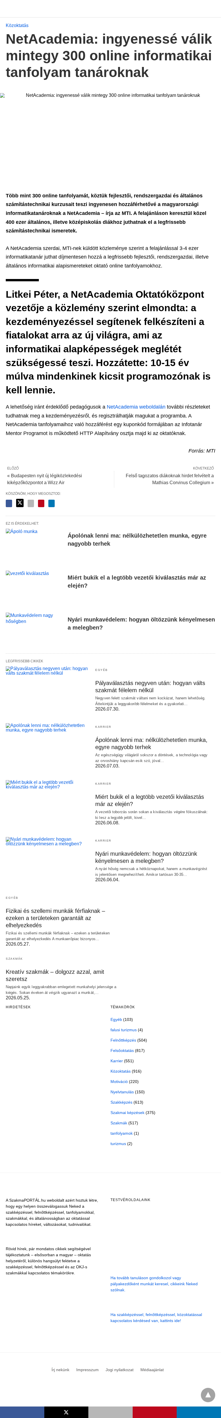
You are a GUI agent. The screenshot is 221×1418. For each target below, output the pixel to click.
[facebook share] (9, 503)
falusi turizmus (123, 1030)
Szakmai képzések (127, 1112)
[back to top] (208, 1395)
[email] (110, 1412)
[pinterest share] (41, 503)
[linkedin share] (51, 503)
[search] (212, 8)
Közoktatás (17, 25)
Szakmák (14, 958)
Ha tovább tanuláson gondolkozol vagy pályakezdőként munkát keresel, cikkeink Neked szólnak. (154, 1283)
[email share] (31, 503)
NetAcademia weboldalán (136, 407)
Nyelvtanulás (122, 1092)
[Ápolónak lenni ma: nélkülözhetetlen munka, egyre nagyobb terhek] (34, 546)
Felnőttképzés (123, 1040)
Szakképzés (121, 1102)
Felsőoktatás (122, 1050)
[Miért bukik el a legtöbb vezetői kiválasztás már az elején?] (34, 588)
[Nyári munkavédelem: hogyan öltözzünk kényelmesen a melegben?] (34, 630)
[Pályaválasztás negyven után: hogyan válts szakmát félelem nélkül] (47, 689)
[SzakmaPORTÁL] (110, 8)
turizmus (118, 1143)
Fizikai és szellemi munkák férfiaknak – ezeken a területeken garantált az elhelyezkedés (55, 918)
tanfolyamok (121, 1133)
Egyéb (101, 670)
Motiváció (119, 1081)
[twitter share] (20, 503)
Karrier (103, 726)
